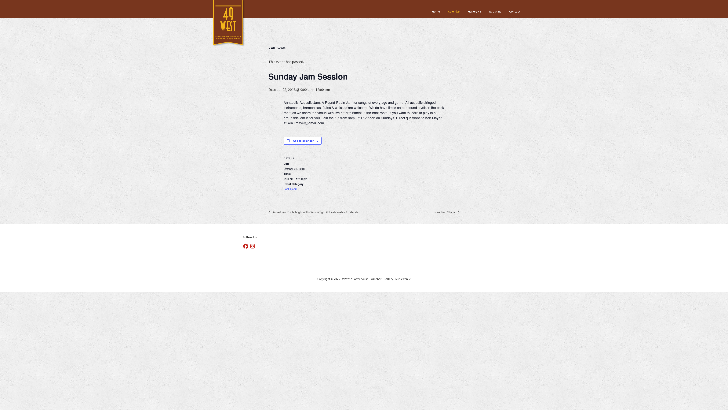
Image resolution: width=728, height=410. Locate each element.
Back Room (290, 189)
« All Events (277, 48)
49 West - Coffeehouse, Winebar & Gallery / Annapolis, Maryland (228, 23)
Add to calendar (303, 141)
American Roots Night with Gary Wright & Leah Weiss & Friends (315, 212)
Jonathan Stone (445, 212)
